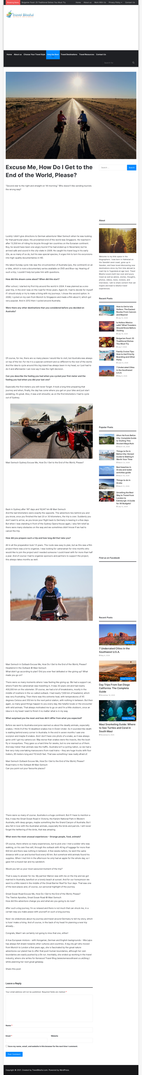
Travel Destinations (69, 54)
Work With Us (100, 2)
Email (9, 1036)
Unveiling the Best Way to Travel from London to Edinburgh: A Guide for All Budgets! (125, 497)
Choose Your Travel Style (34, 54)
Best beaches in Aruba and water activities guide (124, 470)
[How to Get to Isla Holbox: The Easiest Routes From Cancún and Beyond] (106, 310)
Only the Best (53, 54)
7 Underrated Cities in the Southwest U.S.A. (125, 370)
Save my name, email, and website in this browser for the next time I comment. (43, 1046)
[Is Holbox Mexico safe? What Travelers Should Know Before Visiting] (106, 326)
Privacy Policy (114, 2)
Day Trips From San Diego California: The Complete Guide (114, 688)
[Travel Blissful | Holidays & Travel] (19, 14)
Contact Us (130, 2)
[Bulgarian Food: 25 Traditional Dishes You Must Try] (106, 342)
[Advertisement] (96, 27)
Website (54, 1036)
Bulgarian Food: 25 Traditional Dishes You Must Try (44, 2)
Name (9, 1025)
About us (88, 2)
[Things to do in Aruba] (106, 484)
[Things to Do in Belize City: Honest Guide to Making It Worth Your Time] (106, 455)
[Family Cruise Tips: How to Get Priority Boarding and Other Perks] (106, 355)
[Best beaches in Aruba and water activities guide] (106, 471)
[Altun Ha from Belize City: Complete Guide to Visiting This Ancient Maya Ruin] (106, 439)
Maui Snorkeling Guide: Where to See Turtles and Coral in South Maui (117, 728)
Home (78, 2)
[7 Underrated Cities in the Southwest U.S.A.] (106, 371)
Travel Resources (86, 54)
